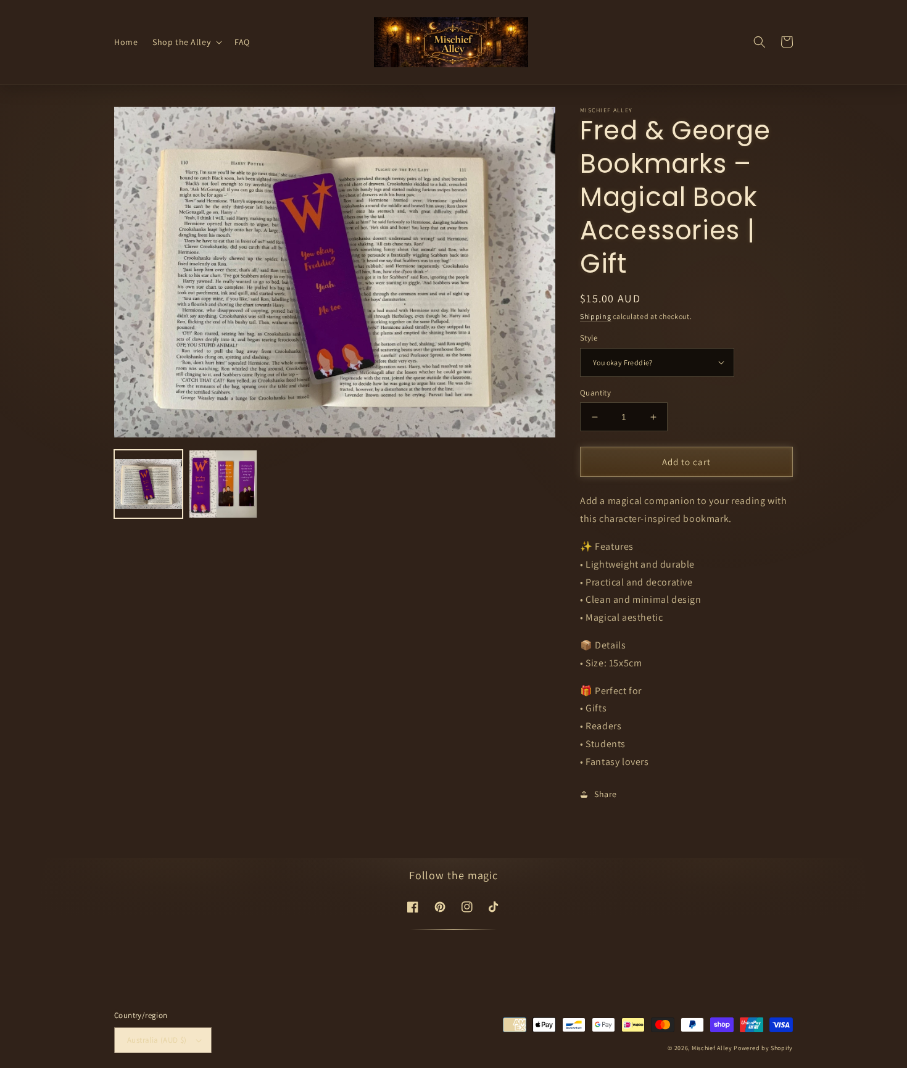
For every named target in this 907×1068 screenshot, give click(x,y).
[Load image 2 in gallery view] (223, 484)
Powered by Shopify (763, 1048)
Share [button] (605, 794)
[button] (186, 42)
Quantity (595, 392)
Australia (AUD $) (157, 1040)
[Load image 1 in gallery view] (148, 484)
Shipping (595, 316)
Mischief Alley (712, 1048)
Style (588, 338)
